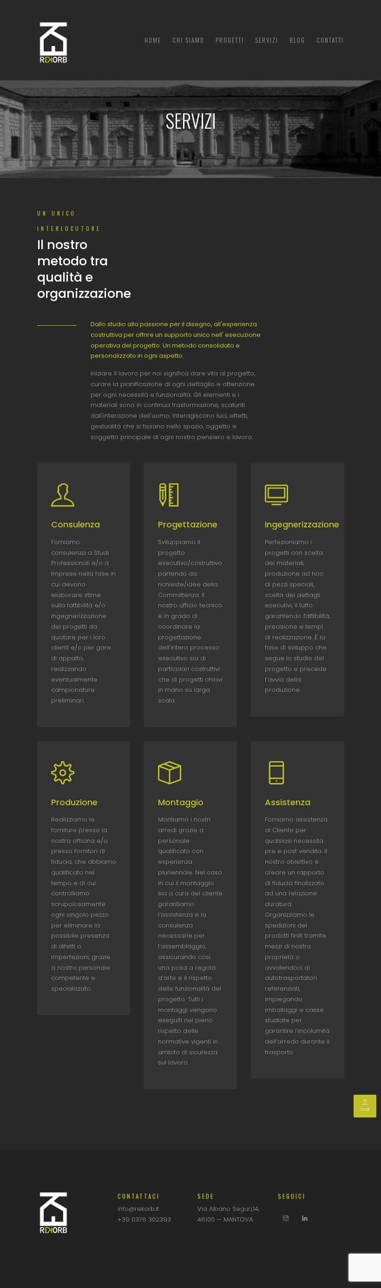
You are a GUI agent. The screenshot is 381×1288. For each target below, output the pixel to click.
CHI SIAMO (188, 40)
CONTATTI (330, 40)
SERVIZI (266, 40)
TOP (365, 1109)
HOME (153, 40)
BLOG (297, 40)
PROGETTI (230, 40)
